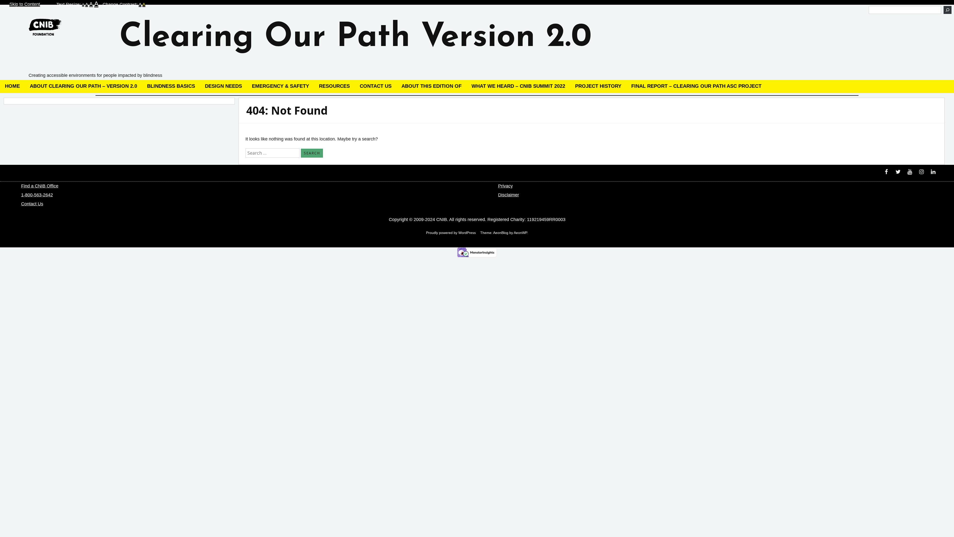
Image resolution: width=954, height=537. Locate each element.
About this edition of (431, 86)
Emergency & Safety (280, 86)
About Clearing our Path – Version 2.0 (83, 86)
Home (12, 86)
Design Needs (223, 86)
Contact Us (376, 86)
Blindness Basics (171, 86)
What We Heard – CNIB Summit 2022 (518, 86)
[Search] (948, 10)
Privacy (505, 185)
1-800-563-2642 (37, 194)
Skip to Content (24, 4)
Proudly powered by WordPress (451, 233)
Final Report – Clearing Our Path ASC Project (696, 86)
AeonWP (520, 233)
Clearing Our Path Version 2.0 (355, 37)
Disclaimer (508, 194)
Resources (334, 86)
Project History (598, 86)
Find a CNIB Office (39, 185)
